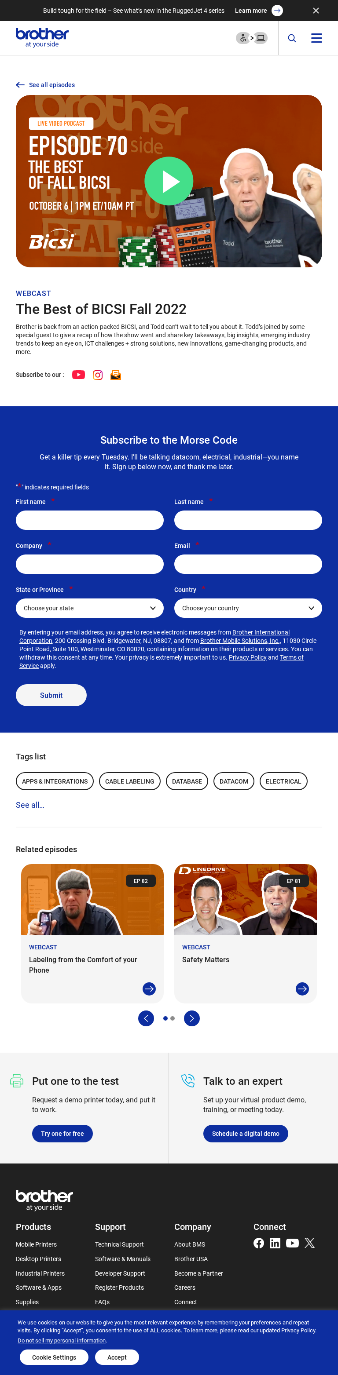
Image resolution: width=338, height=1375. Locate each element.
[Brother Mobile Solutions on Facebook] (259, 1242)
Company (33, 545)
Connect (185, 1302)
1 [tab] (165, 1018)
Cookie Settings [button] (54, 1357)
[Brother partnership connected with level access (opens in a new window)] (252, 37)
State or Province (44, 589)
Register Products (119, 1287)
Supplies (27, 1302)
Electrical (283, 781)
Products (33, 1226)
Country (190, 589)
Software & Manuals (123, 1259)
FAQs (102, 1302)
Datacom (234, 781)
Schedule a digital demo (245, 1133)
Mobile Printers (36, 1244)
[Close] (316, 10)
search (292, 38)
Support (110, 1226)
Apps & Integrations (55, 781)
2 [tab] (172, 1018)
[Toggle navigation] (316, 38)
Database (187, 781)
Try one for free (62, 1133)
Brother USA (191, 1259)
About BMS (189, 1244)
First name (35, 501)
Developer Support (120, 1273)
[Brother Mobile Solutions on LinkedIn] (275, 1242)
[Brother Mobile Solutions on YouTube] (292, 1242)
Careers (184, 1287)
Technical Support (119, 1244)
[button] (168, 181)
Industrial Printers (40, 1273)
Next (192, 1018)
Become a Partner (198, 1273)
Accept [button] (117, 1357)
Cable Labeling (129, 781)
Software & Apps (39, 1287)
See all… (30, 804)
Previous (146, 1018)
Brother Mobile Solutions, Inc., (240, 640)
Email (186, 545)
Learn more (251, 10)
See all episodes (52, 85)
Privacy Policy (248, 657)
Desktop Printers (38, 1259)
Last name (193, 501)
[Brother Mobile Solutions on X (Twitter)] (310, 1242)
